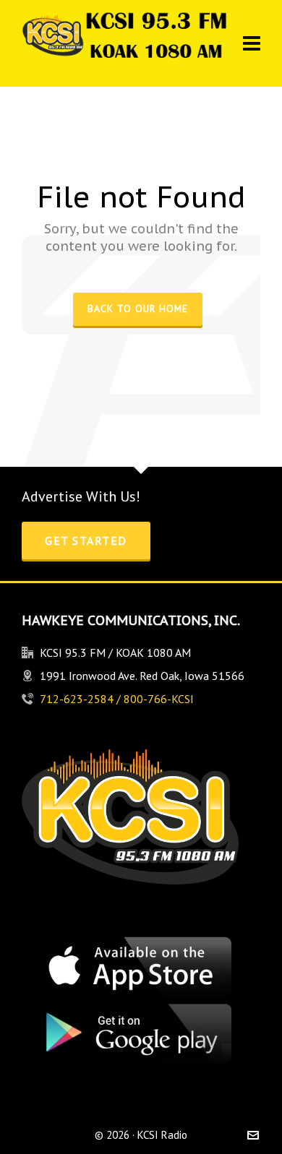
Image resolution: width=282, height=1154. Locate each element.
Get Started (86, 540)
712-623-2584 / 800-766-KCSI (117, 699)
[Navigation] (251, 43)
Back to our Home (137, 308)
